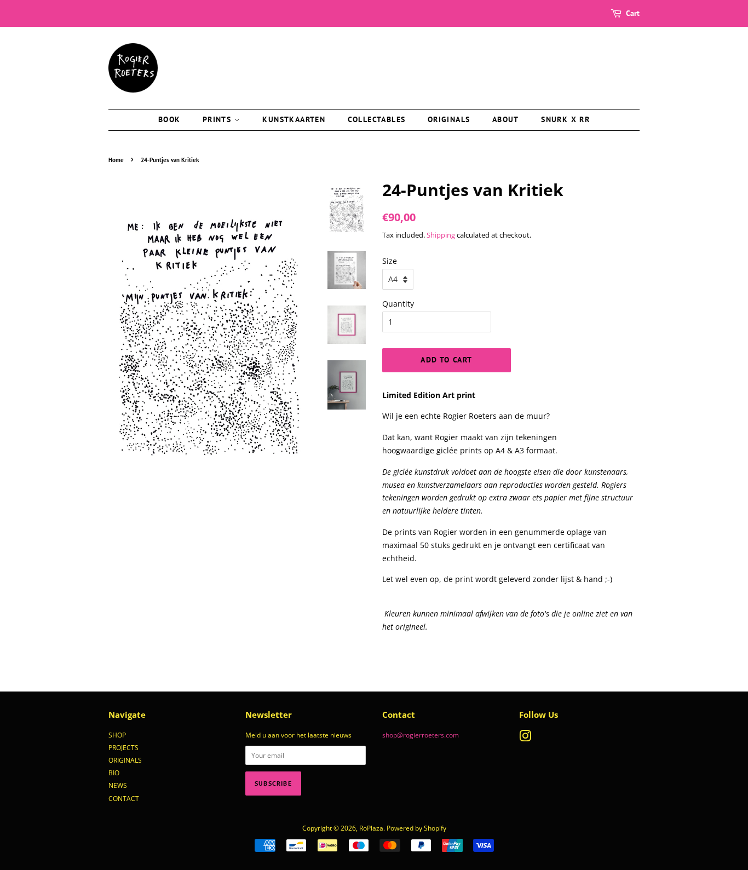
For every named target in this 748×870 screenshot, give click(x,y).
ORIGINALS (125, 760)
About (505, 119)
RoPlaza (371, 827)
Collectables (377, 119)
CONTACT (123, 798)
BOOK (169, 119)
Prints (218, 119)
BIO (113, 772)
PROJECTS (123, 747)
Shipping (441, 235)
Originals (449, 119)
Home (116, 160)
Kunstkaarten (293, 119)
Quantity (398, 303)
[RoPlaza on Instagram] (525, 738)
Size (389, 261)
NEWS (117, 785)
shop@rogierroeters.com (420, 734)
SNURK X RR (565, 119)
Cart (633, 13)
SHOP (117, 734)
